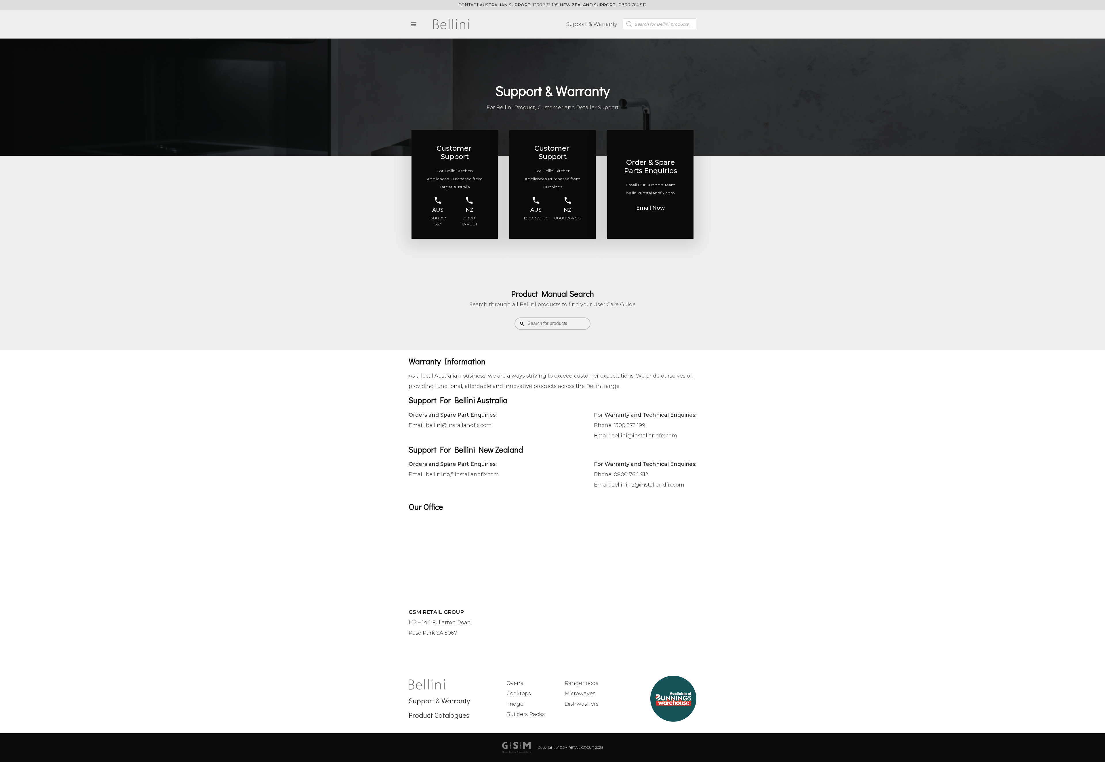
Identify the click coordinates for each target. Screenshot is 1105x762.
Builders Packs (525, 714)
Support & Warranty (591, 24)
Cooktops (518, 693)
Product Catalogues (439, 715)
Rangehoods (581, 683)
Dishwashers (582, 704)
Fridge (514, 704)
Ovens (514, 683)
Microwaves (580, 693)
